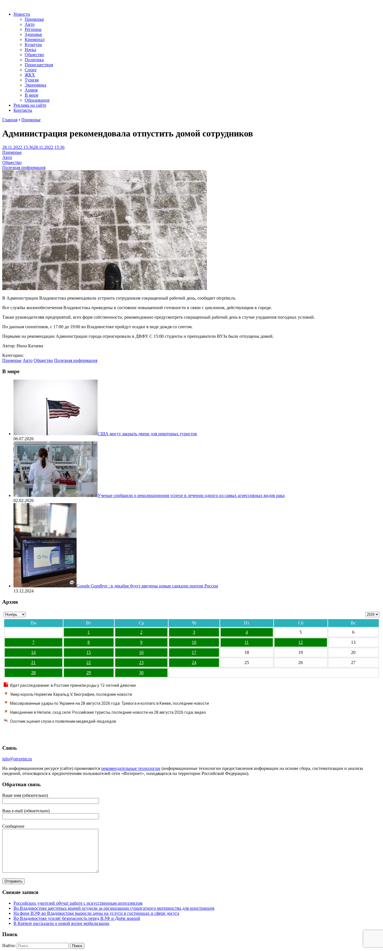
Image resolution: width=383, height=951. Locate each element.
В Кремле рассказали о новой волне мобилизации (61, 923)
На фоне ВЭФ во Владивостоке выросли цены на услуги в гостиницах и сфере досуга (96, 913)
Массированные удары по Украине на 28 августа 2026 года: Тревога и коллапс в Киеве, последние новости (109, 703)
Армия (31, 90)
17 (194, 652)
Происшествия (39, 64)
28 (33, 672)
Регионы (33, 29)
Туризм (32, 79)
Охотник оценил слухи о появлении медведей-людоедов (63, 721)
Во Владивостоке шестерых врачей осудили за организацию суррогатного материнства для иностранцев (113, 908)
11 (246, 642)
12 (300, 642)
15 (88, 652)
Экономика (35, 85)
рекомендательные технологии (130, 768)
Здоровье (33, 34)
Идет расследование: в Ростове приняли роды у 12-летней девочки (73, 685)
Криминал (35, 39)
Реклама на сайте (29, 105)
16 (141, 652)
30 (141, 672)
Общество (34, 54)
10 (194, 642)
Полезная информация (23, 167)
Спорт (31, 69)
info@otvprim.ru (17, 758)
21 (33, 662)
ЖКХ (30, 74)
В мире (31, 95)
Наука (30, 49)
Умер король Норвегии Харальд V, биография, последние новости (71, 694)
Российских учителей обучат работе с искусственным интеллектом (77, 903)
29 (88, 672)
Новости (21, 14)
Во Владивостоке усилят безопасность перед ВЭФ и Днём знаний (76, 918)
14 (33, 652)
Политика (34, 59)
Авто (29, 24)
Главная (9, 119)
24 (194, 662)
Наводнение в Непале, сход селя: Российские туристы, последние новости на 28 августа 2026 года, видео (108, 712)
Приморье (34, 19)
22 (88, 662)
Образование (37, 100)
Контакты (22, 110)
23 (141, 662)
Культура (33, 44)
